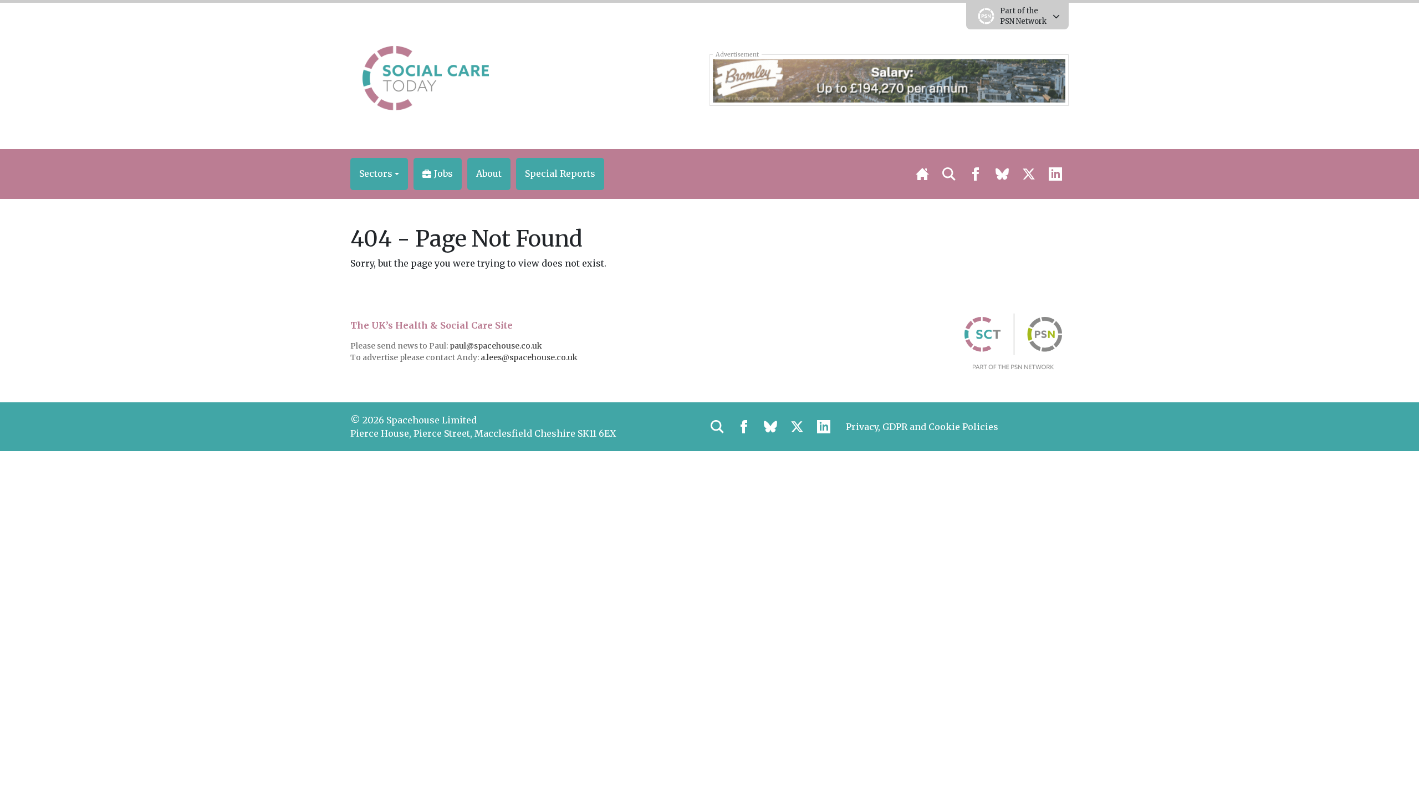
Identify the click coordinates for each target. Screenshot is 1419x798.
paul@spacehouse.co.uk (497, 346)
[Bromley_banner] (889, 79)
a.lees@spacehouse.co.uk (530, 357)
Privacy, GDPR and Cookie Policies (922, 426)
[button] (379, 174)
